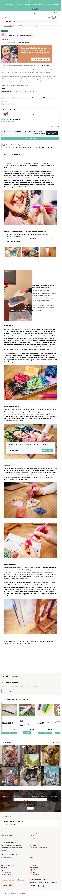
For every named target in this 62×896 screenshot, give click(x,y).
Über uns (42, 13)
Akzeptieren (47, 450)
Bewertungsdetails (23, 42)
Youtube (57, 742)
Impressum (33, 845)
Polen (5, 870)
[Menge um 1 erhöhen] (7, 127)
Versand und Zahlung (8, 121)
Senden (30, 808)
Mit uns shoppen (32, 13)
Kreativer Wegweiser (7, 857)
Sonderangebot (34, 833)
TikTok (34, 310)
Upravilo (21, 893)
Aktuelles (32, 835)
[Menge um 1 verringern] (2, 127)
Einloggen (49, 17)
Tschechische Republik (10, 865)
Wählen (10, 733)
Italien (34, 870)
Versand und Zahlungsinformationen (11, 847)
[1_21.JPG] (30, 257)
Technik (3, 833)
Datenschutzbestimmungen (30, 805)
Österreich (36, 874)
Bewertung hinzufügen (11, 691)
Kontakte (50, 13)
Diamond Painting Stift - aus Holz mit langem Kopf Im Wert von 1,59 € (26, 114)
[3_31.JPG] (48, 257)
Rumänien (35, 867)
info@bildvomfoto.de (11, 825)
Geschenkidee (34, 838)
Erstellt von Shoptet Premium (10, 893)
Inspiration (4, 838)
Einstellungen (14, 450)
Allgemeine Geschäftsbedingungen (11, 845)
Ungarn (35, 865)
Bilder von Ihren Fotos (7, 835)
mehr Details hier (45, 66)
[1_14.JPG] (13, 257)
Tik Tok (54, 742)
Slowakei (6, 867)
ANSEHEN (35, 9)
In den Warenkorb (31, 138)
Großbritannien (8, 874)
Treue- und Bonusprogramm (38, 847)
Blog (31, 857)
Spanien (35, 872)
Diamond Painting (33, 70)
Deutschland (7, 872)
